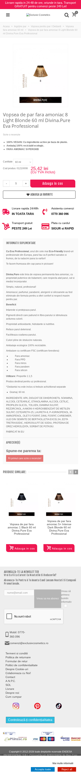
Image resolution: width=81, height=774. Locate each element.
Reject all (67, 769)
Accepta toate (43, 769)
